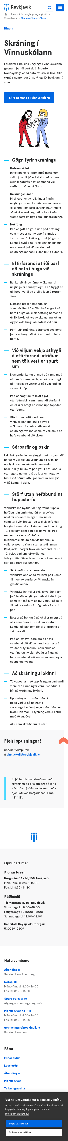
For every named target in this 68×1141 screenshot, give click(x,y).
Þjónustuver (12, 1081)
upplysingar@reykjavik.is (22, 1030)
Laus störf (11, 1065)
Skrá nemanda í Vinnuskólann (29, 98)
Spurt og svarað (23, 1001)
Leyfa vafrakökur (18, 1123)
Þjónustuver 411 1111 (21, 1015)
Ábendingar (20, 972)
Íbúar (13, 14)
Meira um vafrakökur (17, 1113)
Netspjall (21, 986)
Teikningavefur (14, 1088)
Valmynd (60, 7)
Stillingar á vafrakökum (20, 1132)
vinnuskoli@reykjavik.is (23, 754)
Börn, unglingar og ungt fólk (33, 14)
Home (5, 14)
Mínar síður (12, 1058)
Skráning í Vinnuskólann (33, 18)
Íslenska (49, 7)
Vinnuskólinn (11, 18)
